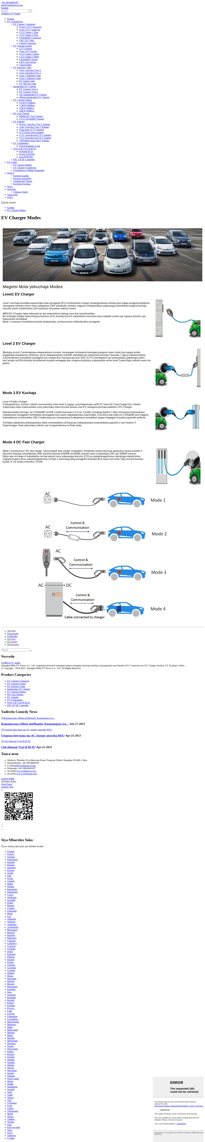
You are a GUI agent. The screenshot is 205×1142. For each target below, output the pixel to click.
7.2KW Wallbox (27, 105)
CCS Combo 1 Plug (28, 32)
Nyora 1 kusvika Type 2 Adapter (34, 124)
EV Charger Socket (22, 46)
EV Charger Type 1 (28, 89)
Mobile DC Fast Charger (31, 116)
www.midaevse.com (26, 771)
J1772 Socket (25, 48)
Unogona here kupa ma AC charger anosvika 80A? (33, 735)
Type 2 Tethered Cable (30, 78)
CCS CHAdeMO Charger (31, 119)
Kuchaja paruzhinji (22, 178)
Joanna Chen (7, 787)
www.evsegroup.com (27, 773)
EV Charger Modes (22, 165)
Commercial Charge (22, 181)
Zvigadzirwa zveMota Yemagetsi (28, 170)
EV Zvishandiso (21, 143)
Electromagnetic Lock (29, 146)
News (10, 186)
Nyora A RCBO (27, 154)
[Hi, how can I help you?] (3, 833)
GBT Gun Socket (27, 62)
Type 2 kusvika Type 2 (30, 73)
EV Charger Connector (24, 24)
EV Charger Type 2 (28, 92)
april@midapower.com (25, 765)
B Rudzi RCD (26, 151)
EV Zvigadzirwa (15, 21)
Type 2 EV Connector (29, 29)
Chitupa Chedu (20, 192)
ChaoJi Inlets (25, 65)
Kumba (10, 19)
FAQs (10, 197)
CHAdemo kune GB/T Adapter (34, 140)
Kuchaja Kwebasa (22, 184)
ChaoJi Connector (27, 43)
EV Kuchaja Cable (22, 67)
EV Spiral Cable (27, 81)
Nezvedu (11, 189)
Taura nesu (12, 194)
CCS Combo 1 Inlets (29, 54)
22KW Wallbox (26, 111)
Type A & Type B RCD (24, 148)
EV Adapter (19, 121)
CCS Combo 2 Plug (28, 35)
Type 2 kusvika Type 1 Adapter (34, 127)
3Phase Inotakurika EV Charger (34, 97)
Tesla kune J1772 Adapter (31, 129)
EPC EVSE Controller (24, 159)
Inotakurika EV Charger (24, 86)
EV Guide (12, 162)
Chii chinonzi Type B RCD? (18, 747)
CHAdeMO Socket (28, 59)
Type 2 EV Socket (28, 51)
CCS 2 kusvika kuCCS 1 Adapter (35, 138)
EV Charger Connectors (24, 167)
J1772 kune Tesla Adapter (31, 132)
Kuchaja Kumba (21, 175)
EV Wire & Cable (27, 84)
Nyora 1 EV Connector (30, 27)
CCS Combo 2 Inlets (29, 56)
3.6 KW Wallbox (27, 102)
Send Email (6, 784)
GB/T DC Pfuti (26, 40)
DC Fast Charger (21, 113)
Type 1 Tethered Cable (30, 75)
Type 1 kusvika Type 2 (30, 70)
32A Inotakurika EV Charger (33, 94)
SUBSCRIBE (8, 779)
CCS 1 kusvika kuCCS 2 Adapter (35, 135)
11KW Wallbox (26, 108)
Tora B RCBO (26, 157)
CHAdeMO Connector (30, 38)
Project (10, 173)
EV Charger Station (22, 100)
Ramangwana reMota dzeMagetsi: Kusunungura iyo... (35, 723)
